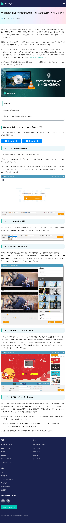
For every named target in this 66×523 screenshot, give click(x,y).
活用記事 (35, 455)
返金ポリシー (5, 483)
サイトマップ (36, 459)
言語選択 (3, 490)
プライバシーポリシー (7, 479)
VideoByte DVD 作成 (36, 57)
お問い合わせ (36, 451)
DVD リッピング (5, 448)
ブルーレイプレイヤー (7, 459)
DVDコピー (4, 451)
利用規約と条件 (5, 486)
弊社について (5, 472)
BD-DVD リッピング (6, 444)
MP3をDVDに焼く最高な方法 (11, 110)
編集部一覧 (4, 476)
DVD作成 (3, 455)
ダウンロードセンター (39, 444)
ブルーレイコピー (6, 462)
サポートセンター (38, 448)
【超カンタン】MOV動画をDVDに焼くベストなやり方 (18, 116)
